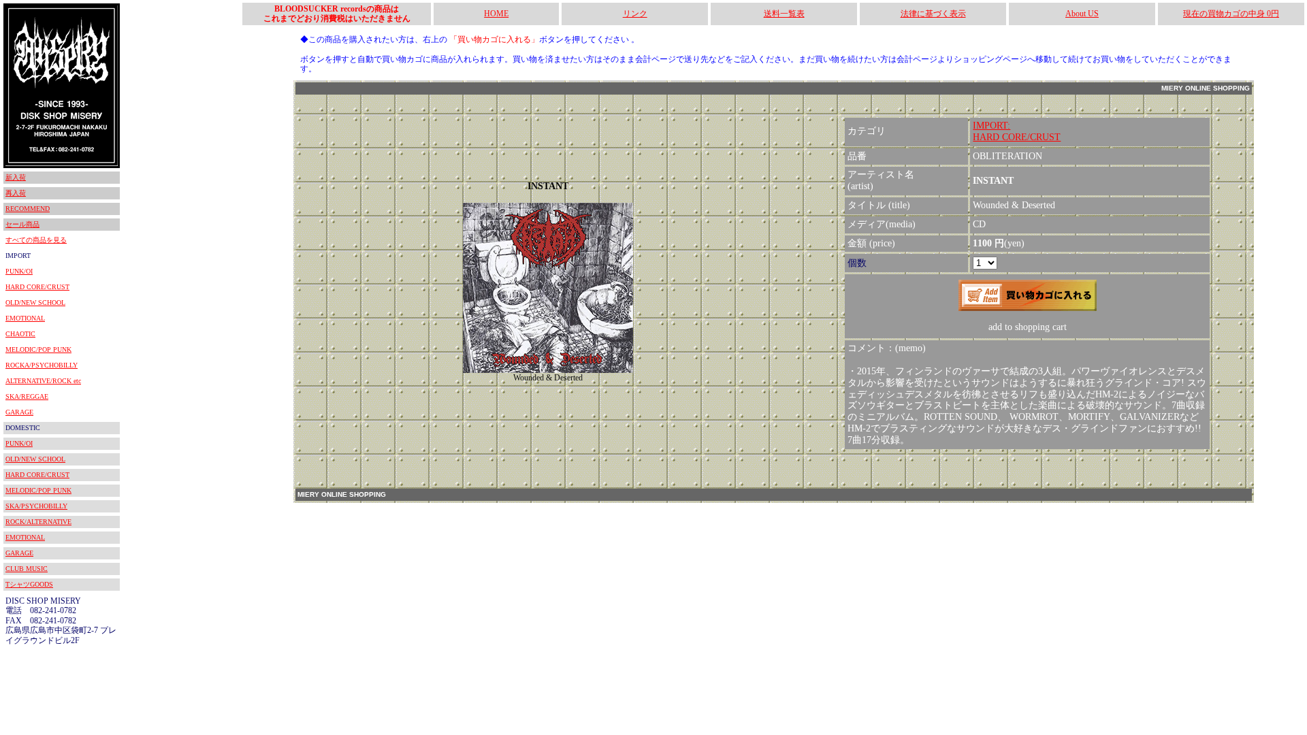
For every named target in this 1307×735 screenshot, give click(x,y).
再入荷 (15, 193)
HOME (496, 13)
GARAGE (19, 412)
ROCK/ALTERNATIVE (38, 521)
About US (1082, 13)
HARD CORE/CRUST (37, 287)
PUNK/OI (19, 271)
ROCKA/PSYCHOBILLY (41, 365)
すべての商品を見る (36, 240)
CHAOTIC (20, 334)
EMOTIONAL (25, 318)
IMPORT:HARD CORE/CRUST (1017, 131)
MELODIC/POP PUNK (38, 349)
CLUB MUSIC (26, 568)
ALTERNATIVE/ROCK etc (43, 381)
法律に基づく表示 (933, 13)
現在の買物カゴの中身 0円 (1231, 13)
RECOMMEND (27, 208)
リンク (635, 13)
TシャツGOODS (29, 584)
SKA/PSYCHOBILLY (36, 506)
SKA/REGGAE (26, 396)
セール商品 (22, 224)
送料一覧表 (784, 13)
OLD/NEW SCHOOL (35, 302)
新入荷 (15, 177)
